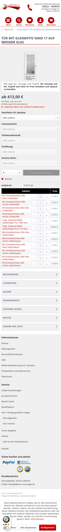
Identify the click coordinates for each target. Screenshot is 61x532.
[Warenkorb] (51, 20)
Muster (7, 317)
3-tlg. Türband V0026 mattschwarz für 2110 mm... (15, 227)
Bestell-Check (7, 401)
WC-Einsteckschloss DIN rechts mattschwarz (13, 252)
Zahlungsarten (8, 348)
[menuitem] (8, 20)
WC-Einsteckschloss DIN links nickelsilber (13, 197)
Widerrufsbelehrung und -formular (18, 365)
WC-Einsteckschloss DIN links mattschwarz (13, 245)
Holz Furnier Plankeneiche (15, 441)
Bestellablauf (7, 407)
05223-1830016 (23, 480)
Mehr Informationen (34, 519)
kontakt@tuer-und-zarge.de (22, 484)
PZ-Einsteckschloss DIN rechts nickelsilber (13, 215)
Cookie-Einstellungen (11, 390)
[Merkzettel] (30, 20)
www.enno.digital (28, 496)
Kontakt (5, 448)
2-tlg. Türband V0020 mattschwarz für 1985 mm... (15, 221)
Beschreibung (10, 274)
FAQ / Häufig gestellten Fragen (15, 412)
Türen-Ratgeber (8, 430)
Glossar (5, 343)
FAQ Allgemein (10, 418)
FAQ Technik (9, 423)
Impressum (6, 376)
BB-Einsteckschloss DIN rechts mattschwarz (13, 239)
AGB (3, 360)
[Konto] (40, 20)
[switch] (6, 527)
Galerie (7, 291)
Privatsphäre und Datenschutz (15, 371)
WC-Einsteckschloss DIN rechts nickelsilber (13, 203)
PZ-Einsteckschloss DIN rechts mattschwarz (13, 264)
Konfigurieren (47, 527)
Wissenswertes (11, 300)
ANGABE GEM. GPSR (12, 326)
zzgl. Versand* (16, 101)
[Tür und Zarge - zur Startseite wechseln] (11, 6)
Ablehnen (11, 527)
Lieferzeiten (9, 283)
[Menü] (8, 20)
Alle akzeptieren (28, 527)
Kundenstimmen (9, 396)
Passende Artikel (12, 309)
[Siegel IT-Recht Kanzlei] (20, 469)
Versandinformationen (12, 354)
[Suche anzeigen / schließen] (19, 20)
